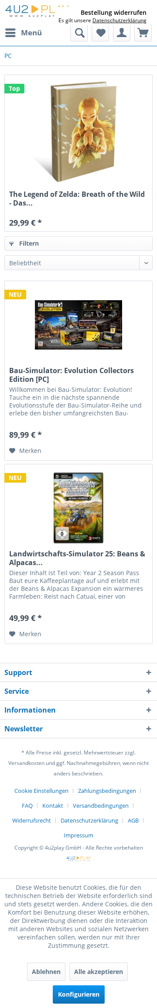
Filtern (28, 243)
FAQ (27, 805)
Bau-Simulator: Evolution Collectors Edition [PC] (71, 375)
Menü (31, 32)
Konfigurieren (78, 994)
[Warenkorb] (143, 32)
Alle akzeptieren (98, 971)
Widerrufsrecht (31, 820)
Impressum (78, 835)
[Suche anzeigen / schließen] (79, 32)
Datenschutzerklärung (89, 820)
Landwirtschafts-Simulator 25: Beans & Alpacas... (77, 558)
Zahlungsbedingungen (107, 791)
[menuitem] (23, 32)
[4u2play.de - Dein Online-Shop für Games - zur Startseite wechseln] (37, 12)
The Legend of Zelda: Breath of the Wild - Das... (77, 198)
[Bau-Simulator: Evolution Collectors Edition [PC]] (78, 324)
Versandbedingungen (101, 805)
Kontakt (52, 805)
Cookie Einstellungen (41, 791)
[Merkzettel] (100, 32)
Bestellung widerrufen (114, 13)
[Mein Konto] (121, 32)
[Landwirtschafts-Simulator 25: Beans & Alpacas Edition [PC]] (78, 508)
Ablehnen (46, 971)
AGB (133, 820)
